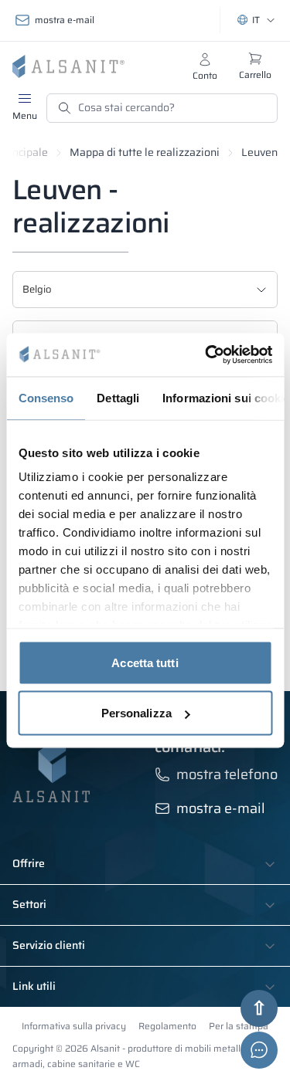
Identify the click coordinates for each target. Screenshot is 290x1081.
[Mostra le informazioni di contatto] (259, 1050)
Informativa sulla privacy (74, 1025)
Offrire (28, 864)
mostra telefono (227, 774)
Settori (29, 905)
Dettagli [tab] (118, 397)
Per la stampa (238, 1025)
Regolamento (167, 1025)
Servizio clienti (48, 946)
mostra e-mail (64, 19)
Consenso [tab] (45, 397)
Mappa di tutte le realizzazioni (145, 152)
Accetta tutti (144, 662)
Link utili (34, 987)
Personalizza (136, 713)
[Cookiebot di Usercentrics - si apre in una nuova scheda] (206, 355)
